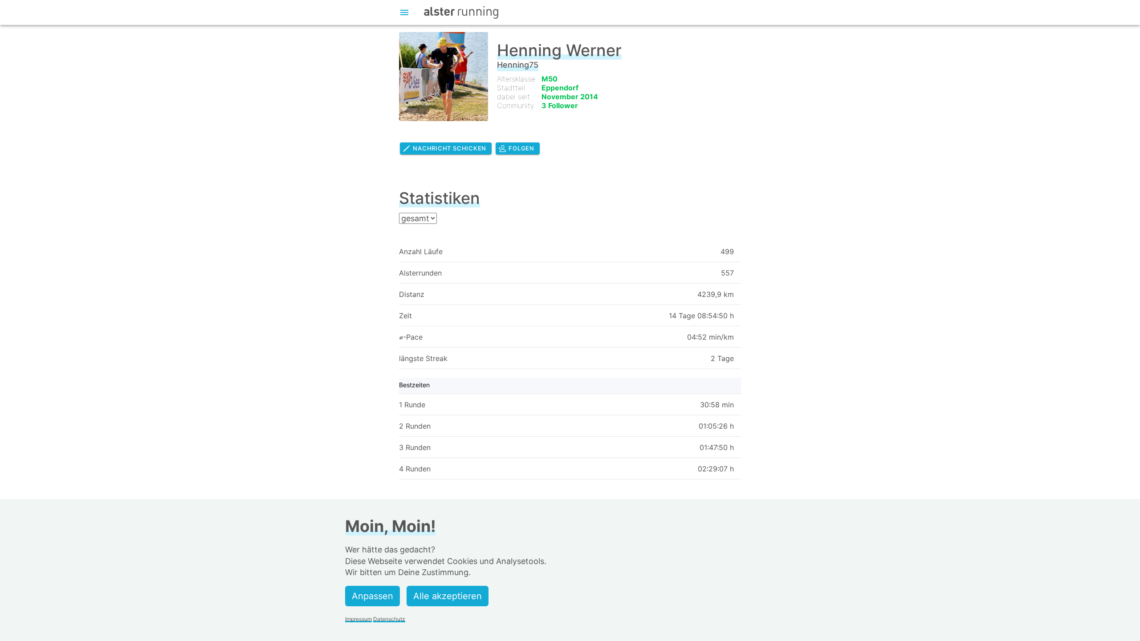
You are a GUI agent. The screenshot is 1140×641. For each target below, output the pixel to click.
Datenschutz (389, 619)
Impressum (358, 619)
